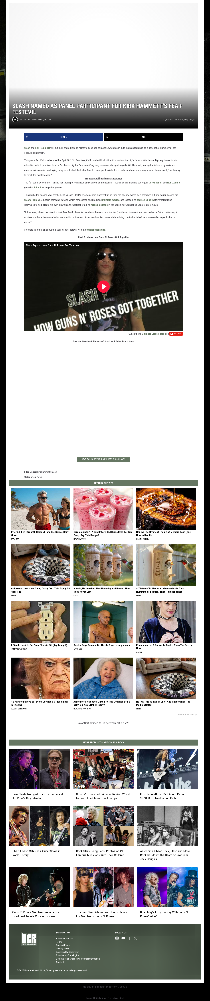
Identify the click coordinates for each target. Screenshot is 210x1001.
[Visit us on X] (137, 938)
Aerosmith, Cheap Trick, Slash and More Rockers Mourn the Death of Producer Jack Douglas (165, 855)
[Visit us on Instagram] (118, 938)
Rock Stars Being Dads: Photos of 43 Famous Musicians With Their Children (100, 853)
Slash (27, 147)
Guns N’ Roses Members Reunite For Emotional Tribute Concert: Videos (35, 914)
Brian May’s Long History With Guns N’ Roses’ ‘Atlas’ (164, 914)
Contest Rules (63, 945)
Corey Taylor (155, 182)
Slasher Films (31, 199)
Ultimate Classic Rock (154, 333)
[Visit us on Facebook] (130, 938)
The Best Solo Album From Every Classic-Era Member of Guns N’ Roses (102, 914)
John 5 (37, 187)
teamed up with (145, 199)
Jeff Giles (22, 120)
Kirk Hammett (42, 147)
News (39, 477)
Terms (59, 942)
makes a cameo (99, 204)
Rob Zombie (173, 182)
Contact (60, 962)
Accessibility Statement (67, 952)
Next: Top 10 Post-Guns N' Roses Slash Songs (103, 459)
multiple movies (110, 199)
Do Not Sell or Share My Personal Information (78, 959)
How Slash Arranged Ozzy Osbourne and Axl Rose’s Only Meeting (37, 796)
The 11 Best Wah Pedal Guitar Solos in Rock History (36, 853)
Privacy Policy (62, 948)
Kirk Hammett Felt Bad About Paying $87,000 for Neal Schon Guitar (162, 796)
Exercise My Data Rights (67, 955)
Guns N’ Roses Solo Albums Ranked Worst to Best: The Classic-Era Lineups (103, 796)
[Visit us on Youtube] (124, 938)
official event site (95, 229)
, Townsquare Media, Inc (56, 970)
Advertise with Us (64, 938)
